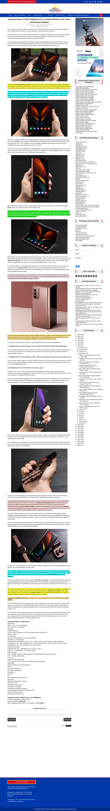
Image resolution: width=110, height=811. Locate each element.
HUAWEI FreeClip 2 (81, 228)
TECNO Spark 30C (80, 160)
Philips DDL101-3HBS (81, 122)
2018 (79, 426)
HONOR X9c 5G (80, 159)
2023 (79, 340)
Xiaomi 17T (78, 143)
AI (44, 15)
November (82, 349)
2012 (79, 437)
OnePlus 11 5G (79, 199)
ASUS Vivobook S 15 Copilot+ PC (85, 236)
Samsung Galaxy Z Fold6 (82, 169)
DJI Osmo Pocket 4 (80, 226)
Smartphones (37, 15)
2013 (79, 436)
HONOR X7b (79, 186)
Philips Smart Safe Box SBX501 (84, 86)
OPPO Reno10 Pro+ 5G (82, 196)
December (82, 347)
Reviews (50, 15)
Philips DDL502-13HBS (82, 88)
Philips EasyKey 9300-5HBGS (84, 128)
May (80, 415)
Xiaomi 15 (78, 152)
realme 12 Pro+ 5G (80, 185)
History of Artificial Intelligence (84, 298)
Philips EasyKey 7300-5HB (83, 119)
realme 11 (78, 213)
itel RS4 (77, 179)
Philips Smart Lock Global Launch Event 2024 (88, 102)
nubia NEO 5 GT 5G (81, 148)
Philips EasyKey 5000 (81, 105)
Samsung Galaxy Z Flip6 (82, 171)
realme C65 (78, 174)
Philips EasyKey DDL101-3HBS (84, 97)
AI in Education (79, 301)
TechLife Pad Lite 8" (81, 233)
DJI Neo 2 (78, 229)
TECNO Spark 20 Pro (81, 208)
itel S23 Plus (79, 183)
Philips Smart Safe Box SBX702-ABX (86, 110)
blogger (68, 725)
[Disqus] (39, 749)
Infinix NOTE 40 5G (81, 176)
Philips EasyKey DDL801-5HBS (84, 93)
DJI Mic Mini (78, 240)
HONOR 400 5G (80, 156)
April (80, 417)
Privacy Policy (60, 15)
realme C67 (78, 193)
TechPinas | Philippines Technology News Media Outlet (60, 809)
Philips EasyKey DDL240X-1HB (84, 100)
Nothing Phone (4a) (81, 146)
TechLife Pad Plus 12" (81, 234)
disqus (63, 725)
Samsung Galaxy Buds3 (82, 239)
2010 (79, 441)
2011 (78, 439)
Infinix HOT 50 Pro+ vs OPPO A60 (85, 162)
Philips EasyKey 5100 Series (83, 125)
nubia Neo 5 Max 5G (81, 142)
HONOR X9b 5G (80, 191)
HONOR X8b (79, 188)
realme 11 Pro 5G (80, 211)
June (80, 413)
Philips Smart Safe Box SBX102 (84, 91)
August (81, 409)
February (81, 421)
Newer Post (11, 719)
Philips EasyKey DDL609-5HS (84, 103)
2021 (79, 344)
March (81, 419)
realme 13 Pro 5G (80, 166)
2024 (79, 338)
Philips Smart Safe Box (82, 116)
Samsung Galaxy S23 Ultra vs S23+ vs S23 (87, 321)
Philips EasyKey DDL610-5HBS (84, 96)
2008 (79, 445)
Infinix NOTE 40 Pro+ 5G (82, 177)
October (81, 351)
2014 (79, 434)
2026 (79, 334)
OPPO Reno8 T (79, 203)
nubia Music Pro (80, 154)
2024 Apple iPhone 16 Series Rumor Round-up (88, 302)
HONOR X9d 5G (80, 151)
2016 (79, 430)
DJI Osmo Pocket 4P (81, 225)
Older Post (67, 719)
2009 (79, 443)
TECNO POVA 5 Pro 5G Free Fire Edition (87, 205)
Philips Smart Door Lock (82, 117)
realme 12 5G (79, 182)
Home (10, 15)
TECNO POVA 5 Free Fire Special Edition (87, 207)
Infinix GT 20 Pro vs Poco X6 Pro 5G (85, 173)
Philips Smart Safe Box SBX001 (84, 111)
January (81, 423)
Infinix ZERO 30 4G (81, 216)
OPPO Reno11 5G (80, 190)
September (82, 353)
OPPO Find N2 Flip (81, 322)
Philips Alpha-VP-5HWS (82, 130)
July (80, 411)
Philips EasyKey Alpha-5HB (83, 113)
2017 (79, 428)
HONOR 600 (79, 145)
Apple (29, 15)
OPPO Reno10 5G (80, 197)
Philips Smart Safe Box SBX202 (84, 99)
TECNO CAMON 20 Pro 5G (83, 210)
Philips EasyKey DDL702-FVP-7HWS (86, 89)
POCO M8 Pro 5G (80, 149)
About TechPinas (19, 15)
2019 (79, 424)
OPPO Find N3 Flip (81, 194)
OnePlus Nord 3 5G (81, 200)
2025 (79, 336)
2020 (79, 346)
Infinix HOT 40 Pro (80, 214)
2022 (79, 342)
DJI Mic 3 (78, 231)
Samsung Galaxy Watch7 (82, 237)
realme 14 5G (79, 157)
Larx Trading (79, 133)
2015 (79, 432)
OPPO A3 (78, 168)
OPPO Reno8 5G (80, 202)
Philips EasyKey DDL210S (83, 127)
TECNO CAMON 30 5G (82, 180)
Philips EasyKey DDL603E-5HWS (85, 123)
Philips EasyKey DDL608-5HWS (84, 114)
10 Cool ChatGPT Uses (82, 299)
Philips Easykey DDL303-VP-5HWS (85, 120)
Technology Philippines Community (78, 15)
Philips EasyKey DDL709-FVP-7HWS (86, 131)
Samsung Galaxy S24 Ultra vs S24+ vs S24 (87, 310)
